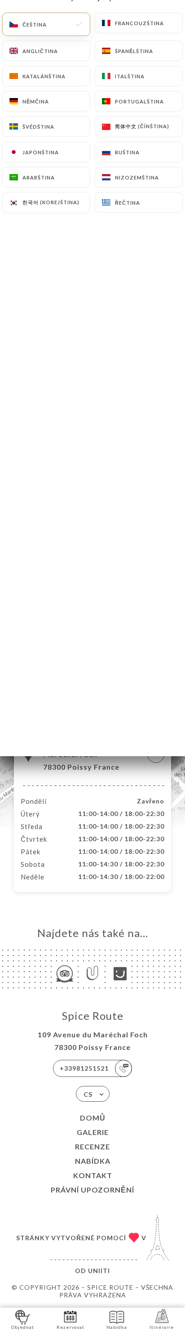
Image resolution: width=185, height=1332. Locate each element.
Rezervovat (70, 1327)
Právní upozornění (92, 1189)
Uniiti (99, 1270)
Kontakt (92, 1175)
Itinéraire (162, 1327)
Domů (93, 1117)
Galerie (93, 1132)
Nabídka (92, 1161)
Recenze (92, 1146)
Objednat (22, 1327)
